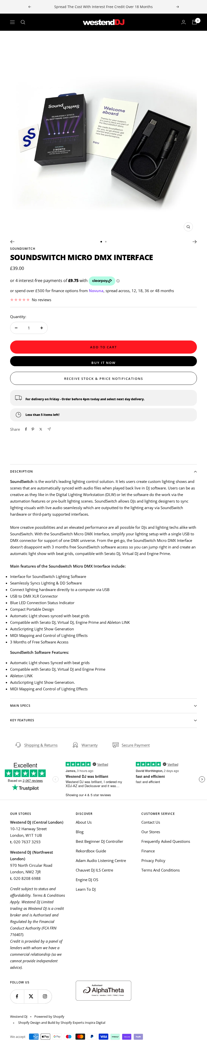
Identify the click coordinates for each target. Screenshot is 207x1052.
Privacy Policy (153, 860)
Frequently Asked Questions (165, 841)
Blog (80, 831)
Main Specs (20, 705)
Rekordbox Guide (91, 850)
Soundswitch (22, 248)
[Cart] (194, 22)
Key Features (22, 720)
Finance (148, 850)
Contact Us (150, 822)
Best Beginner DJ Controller (99, 841)
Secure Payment (136, 745)
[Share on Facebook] (26, 429)
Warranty (90, 745)
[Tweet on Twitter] (41, 429)
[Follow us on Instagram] (45, 996)
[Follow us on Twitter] (31, 996)
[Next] (195, 241)
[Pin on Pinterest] (33, 429)
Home (14, 40)
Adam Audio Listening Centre (101, 860)
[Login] (183, 22)
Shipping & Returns (41, 745)
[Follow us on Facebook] (17, 996)
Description (21, 471)
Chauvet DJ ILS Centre (94, 870)
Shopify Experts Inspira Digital (82, 1022)
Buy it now (103, 362)
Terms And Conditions (160, 870)
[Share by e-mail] (49, 429)
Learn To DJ (86, 889)
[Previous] (12, 241)
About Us (84, 822)
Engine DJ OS (87, 879)
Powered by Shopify (49, 1016)
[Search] (23, 22)
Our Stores (150, 831)
